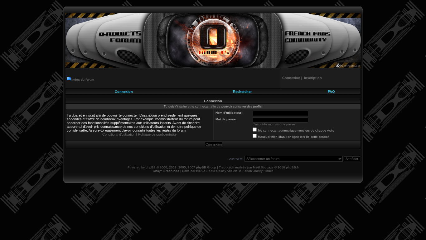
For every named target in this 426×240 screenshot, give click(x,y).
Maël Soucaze (263, 167)
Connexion (124, 91)
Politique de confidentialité (157, 134)
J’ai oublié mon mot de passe (274, 124)
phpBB (151, 167)
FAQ (331, 91)
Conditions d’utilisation (118, 134)
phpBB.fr (292, 167)
